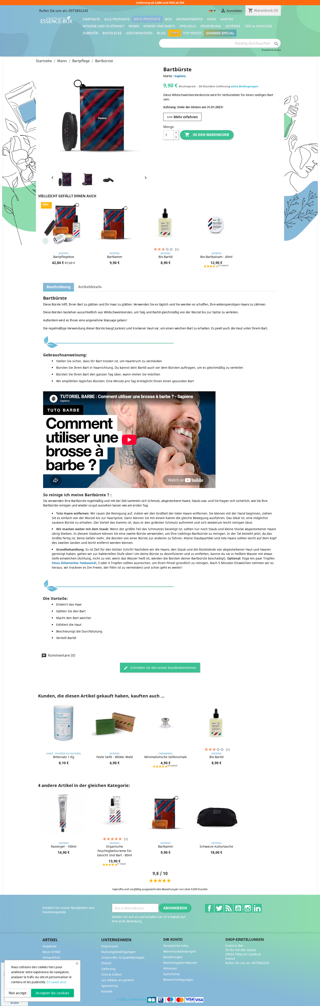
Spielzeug (187, 26)
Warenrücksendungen (179, 951)
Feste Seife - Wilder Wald (114, 757)
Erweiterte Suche (271, 49)
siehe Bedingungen (244, 86)
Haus (211, 19)
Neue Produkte (147, 19)
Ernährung (210, 26)
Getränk (233, 26)
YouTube (238, 908)
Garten (226, 19)
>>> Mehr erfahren (182, 117)
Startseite (91, 19)
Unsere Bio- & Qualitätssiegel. (123, 957)
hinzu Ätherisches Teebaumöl (74, 563)
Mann (134, 26)
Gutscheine (171, 974)
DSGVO (106, 963)
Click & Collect (111, 974)
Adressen (170, 968)
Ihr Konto (173, 939)
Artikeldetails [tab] (90, 286)
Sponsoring (109, 986)
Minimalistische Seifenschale (165, 757)
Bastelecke (112, 33)
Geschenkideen (139, 33)
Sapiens (179, 76)
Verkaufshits (51, 957)
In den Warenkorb (207, 134)
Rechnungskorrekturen (180, 963)
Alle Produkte (117, 19)
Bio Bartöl (165, 257)
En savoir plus (56, 982)
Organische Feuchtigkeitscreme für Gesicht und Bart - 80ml (114, 850)
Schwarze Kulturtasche (216, 846)
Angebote (49, 946)
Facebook (209, 908)
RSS (228, 908)
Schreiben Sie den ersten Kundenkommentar (163, 668)
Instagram (247, 908)
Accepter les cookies (52, 993)
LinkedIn (257, 908)
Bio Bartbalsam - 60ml (216, 257)
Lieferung (108, 969)
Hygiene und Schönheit (103, 26)
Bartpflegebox (63, 257)
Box (168, 19)
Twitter (219, 908)
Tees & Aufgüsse (258, 26)
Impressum (109, 946)
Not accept (18, 993)
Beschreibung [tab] (59, 286)
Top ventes (192, 33)
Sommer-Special (220, 33)
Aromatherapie (189, 19)
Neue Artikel (51, 952)
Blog (161, 33)
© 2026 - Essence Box (132, 999)
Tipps (174, 33)
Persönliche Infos (176, 946)
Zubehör (90, 33)
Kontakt (106, 991)
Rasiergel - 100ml (63, 846)
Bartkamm (114, 257)
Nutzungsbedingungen (118, 952)
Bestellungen (173, 957)
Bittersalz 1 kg (63, 757)
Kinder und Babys (159, 26)
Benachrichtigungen (178, 980)
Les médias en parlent (117, 980)
